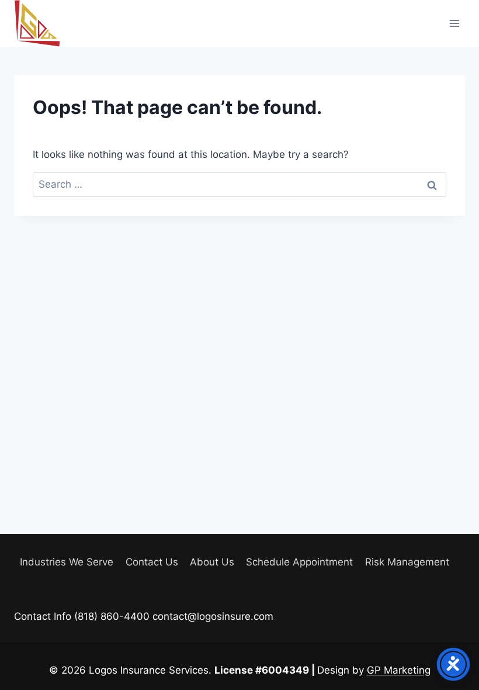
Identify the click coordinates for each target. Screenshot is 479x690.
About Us (212, 562)
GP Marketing (399, 670)
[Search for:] (239, 184)
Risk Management (407, 562)
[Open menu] (454, 23)
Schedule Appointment (299, 562)
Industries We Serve (66, 562)
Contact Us (152, 562)
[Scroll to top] (449, 649)
